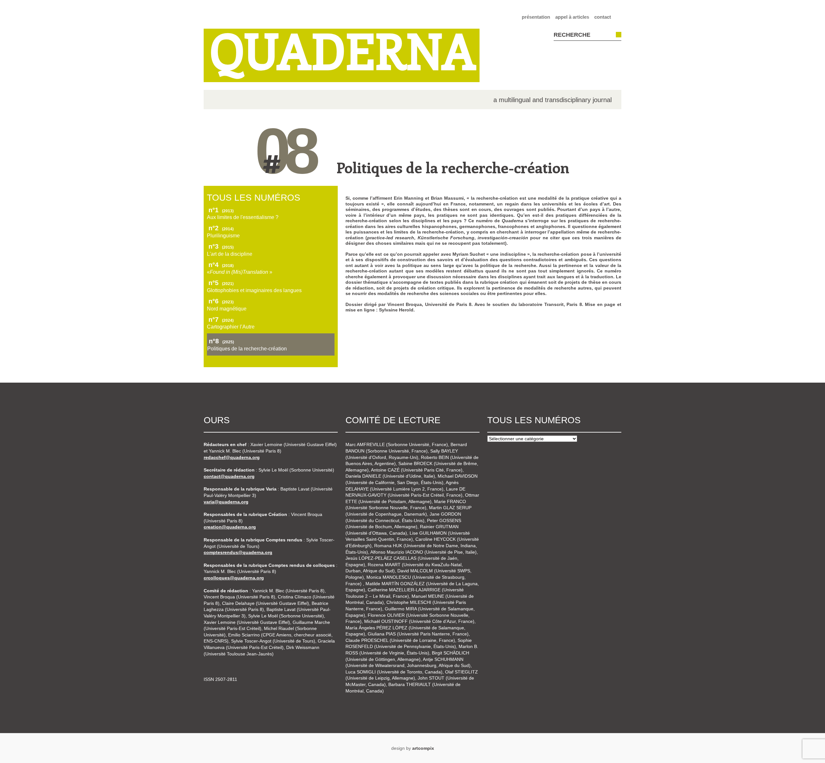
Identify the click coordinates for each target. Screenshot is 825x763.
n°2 (221, 228)
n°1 (221, 210)
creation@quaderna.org (230, 526)
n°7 (221, 319)
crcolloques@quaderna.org (234, 577)
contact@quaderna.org (229, 476)
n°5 (221, 282)
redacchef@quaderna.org (232, 457)
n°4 (221, 264)
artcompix (423, 748)
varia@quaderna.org (226, 501)
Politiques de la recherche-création (452, 167)
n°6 (221, 301)
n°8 (221, 341)
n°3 (221, 246)
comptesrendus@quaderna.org (238, 552)
